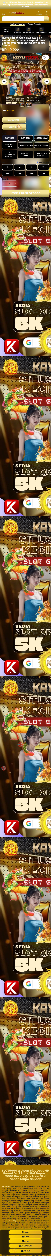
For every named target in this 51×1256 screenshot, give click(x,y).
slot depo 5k (14, 1221)
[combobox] (23, 18)
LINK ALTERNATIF (26, 1246)
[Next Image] (46, 81)
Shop (3, 14)
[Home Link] (16, 12)
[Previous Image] (4, 81)
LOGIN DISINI (14, 127)
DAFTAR (26, 1242)
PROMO (26, 1232)
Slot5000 (6, 1186)
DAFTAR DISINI (14, 120)
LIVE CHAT (26, 1251)
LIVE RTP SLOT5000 (25, 193)
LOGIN (26, 1237)
